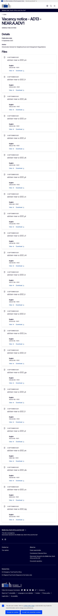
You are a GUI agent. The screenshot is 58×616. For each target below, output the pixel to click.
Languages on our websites (25, 593)
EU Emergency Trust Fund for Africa (12, 572)
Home (4, 14)
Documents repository (36, 561)
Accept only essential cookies (31, 612)
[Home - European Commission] (6, 5)
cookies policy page (28, 605)
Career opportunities (35, 550)
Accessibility (14, 596)
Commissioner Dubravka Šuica (38, 553)
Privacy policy (46, 593)
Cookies (37, 593)
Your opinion (5, 550)
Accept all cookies (12, 612)
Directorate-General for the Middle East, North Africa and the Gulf (42, 557)
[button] (11, 71)
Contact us (42, 590)
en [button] (47, 6)
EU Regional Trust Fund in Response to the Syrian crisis (17, 575)
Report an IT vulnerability (8, 593)
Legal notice (5, 596)
